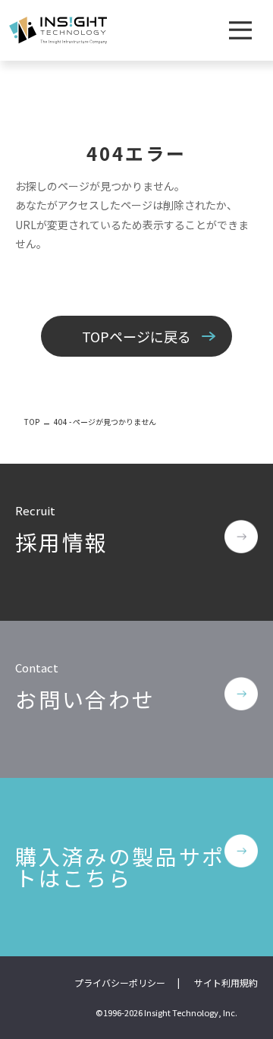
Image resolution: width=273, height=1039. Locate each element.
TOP (31, 421)
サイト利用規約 (226, 982)
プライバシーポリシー (119, 982)
